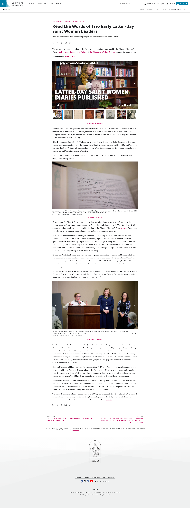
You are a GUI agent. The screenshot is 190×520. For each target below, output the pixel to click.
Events (157, 10)
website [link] (124, 228)
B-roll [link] (67, 56)
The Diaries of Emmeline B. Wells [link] (71, 52)
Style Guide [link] (76, 430)
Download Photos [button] (96, 123)
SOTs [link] (74, 56)
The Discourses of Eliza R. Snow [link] (102, 52)
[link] (53, 405)
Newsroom (6, 10)
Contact (164, 10)
